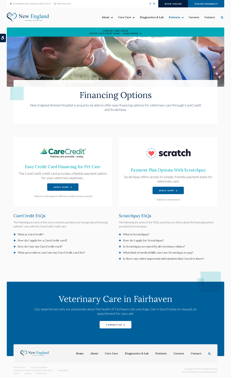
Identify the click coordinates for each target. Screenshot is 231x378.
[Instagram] (153, 4)
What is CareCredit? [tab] (31, 234)
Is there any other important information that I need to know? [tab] (163, 258)
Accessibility (63, 370)
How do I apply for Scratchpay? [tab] (143, 240)
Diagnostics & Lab (152, 17)
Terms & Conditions (39, 367)
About (105, 17)
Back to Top (41, 373)
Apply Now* (61, 187)
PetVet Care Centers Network (204, 372)
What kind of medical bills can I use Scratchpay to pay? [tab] (158, 252)
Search (16, 373)
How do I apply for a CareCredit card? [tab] (42, 240)
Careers (194, 17)
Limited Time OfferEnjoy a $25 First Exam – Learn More (114, 32)
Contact (209, 17)
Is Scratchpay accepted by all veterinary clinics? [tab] (154, 246)
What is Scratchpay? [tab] (136, 234)
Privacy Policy (19, 367)
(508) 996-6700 (64, 3)
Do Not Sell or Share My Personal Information (33, 370)
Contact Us (114, 325)
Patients (174, 17)
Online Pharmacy (206, 4)
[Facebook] (151, 4)
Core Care (124, 17)
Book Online (173, 4)
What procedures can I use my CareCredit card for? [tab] (51, 252)
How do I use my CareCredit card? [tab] (40, 246)
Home (80, 353)
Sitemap (28, 373)
